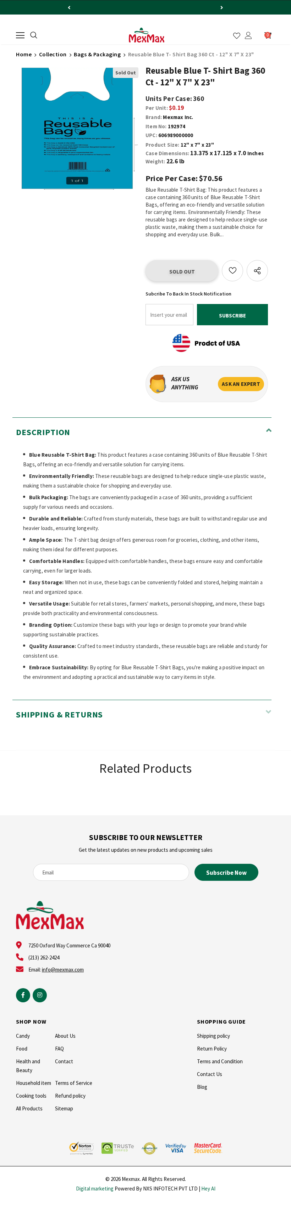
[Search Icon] (33, 35)
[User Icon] (248, 35)
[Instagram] (40, 995)
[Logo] (146, 35)
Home (24, 54)
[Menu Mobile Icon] (20, 35)
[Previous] (69, 7)
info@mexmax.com (63, 969)
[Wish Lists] (232, 270)
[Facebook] (23, 995)
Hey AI (208, 1188)
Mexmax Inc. (178, 117)
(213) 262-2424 (43, 957)
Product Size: (163, 144)
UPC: (151, 135)
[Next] (221, 7)
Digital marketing (95, 1188)
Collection (53, 54)
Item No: (156, 126)
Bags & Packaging (97, 54)
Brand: (154, 117)
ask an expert (241, 384)
